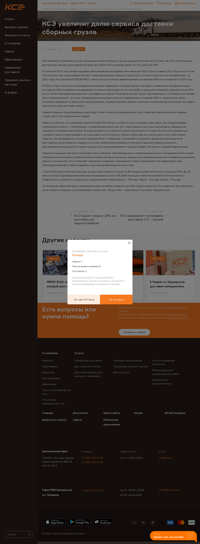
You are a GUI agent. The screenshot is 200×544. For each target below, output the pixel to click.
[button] (173, 537)
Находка (77, 254)
